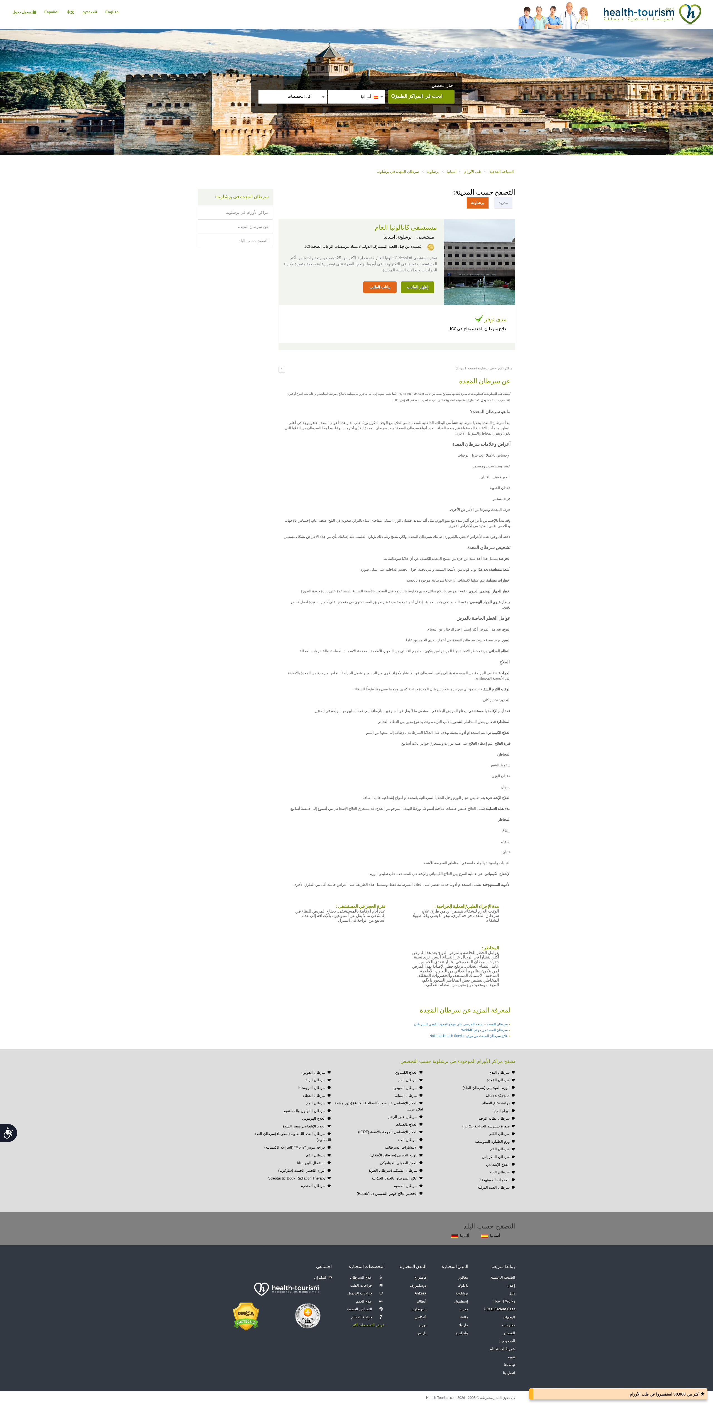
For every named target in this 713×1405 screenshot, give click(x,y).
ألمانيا (464, 1236)
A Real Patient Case (500, 1309)
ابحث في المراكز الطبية (419, 96)
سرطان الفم (500, 1149)
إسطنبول (461, 1301)
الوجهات (509, 1317)
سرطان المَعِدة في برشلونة (398, 172)
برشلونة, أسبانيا (398, 237)
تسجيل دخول (23, 12)
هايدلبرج (462, 1333)
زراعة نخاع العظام (496, 1103)
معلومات (508, 1325)
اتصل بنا (509, 1373)
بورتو (422, 1325)
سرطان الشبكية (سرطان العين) (393, 1170)
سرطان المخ (316, 1103)
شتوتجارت (418, 1309)
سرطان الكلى (499, 1134)
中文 (70, 12)
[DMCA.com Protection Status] (246, 1316)
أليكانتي (420, 1317)
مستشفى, (424, 237)
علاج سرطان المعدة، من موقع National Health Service (468, 1036)
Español (51, 12)
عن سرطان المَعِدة (253, 226)
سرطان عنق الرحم (402, 1117)
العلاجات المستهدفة (495, 1180)
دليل (512, 1293)
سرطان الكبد (407, 1140)
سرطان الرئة (316, 1080)
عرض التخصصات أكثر (368, 1325)
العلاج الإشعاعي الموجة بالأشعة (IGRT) (387, 1132)
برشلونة (433, 172)
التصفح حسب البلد (253, 241)
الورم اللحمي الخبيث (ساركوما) (302, 1170)
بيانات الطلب (380, 287)
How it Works (504, 1301)
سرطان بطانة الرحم (494, 1118)
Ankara (420, 1293)
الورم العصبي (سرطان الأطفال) (393, 1155)
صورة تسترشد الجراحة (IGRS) (486, 1126)
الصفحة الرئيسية (503, 1277)
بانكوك (463, 1286)
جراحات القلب (361, 1286)
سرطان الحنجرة (313, 1186)
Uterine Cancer (498, 1095)
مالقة (464, 1317)
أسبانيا (451, 172)
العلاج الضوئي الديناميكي (398, 1163)
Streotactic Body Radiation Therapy (297, 1178)
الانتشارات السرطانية (401, 1147)
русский (89, 12)
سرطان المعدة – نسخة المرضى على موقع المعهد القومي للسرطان (461, 1024)
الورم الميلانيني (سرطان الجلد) (486, 1088)
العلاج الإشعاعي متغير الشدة (304, 1126)
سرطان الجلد (499, 1172)
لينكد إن (320, 1277)
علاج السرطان (361, 1277)
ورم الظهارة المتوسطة (492, 1141)
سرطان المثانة (406, 1095)
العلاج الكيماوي (406, 1072)
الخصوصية (507, 1341)
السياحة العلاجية (501, 172)
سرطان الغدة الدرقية (493, 1187)
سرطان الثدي (499, 1072)
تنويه (511, 1357)
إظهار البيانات (417, 287)
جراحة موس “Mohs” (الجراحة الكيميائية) (295, 1147)
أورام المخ (502, 1111)
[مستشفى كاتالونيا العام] (479, 261)
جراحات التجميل (359, 1293)
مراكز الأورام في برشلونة (247, 212)
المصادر (509, 1333)
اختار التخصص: (443, 85)
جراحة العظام (361, 1317)
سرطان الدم (407, 1080)
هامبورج (420, 1277)
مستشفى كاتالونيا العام (406, 227)
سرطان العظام (314, 1095)
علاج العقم (364, 1301)
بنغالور (463, 1277)
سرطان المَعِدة (498, 1080)
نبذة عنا (510, 1365)
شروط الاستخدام (503, 1349)
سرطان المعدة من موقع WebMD (484, 1030)
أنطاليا (421, 1301)
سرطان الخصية (405, 1186)
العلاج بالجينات (406, 1124)
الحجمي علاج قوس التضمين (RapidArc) (387, 1193)
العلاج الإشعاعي (498, 1165)
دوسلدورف (418, 1286)
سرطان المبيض (405, 1088)
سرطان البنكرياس (496, 1157)
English (112, 12)
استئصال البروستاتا (311, 1163)
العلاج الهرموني (314, 1118)
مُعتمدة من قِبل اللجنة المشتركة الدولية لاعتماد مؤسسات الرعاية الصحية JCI (363, 246)
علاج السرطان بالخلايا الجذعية (394, 1178)
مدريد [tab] (503, 202)
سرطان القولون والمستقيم (305, 1111)
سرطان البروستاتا (312, 1088)
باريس (421, 1333)
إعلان (511, 1286)
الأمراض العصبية (359, 1309)
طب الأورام (473, 172)
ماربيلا (463, 1325)
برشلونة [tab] (477, 202)
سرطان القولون (313, 1072)
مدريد (464, 1309)
